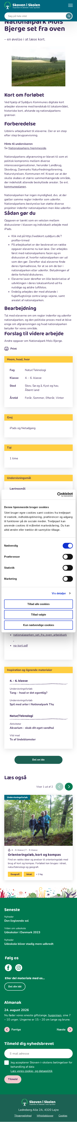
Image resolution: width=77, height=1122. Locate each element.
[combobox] (36, 16)
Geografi (15, 874)
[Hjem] (22, 5)
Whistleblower (45, 1115)
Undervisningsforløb (17, 797)
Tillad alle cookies (38, 604)
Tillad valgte (38, 614)
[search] (69, 16)
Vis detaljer (59, 593)
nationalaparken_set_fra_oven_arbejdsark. (40, 637)
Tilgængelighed (23, 1115)
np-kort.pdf (20, 646)
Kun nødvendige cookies (38, 625)
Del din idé (14, 986)
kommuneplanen (15, 187)
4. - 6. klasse (19, 680)
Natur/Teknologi (21, 715)
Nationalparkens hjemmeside (27, 148)
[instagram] (18, 968)
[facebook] (8, 968)
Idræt (29, 874)
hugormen (54, 1015)
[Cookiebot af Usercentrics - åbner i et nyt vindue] (57, 494)
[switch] (68, 557)
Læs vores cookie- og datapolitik (31, 1071)
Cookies (63, 1115)
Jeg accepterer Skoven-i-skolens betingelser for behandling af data (41, 1067)
